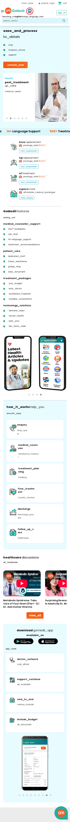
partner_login (48, 3)
